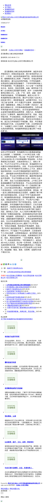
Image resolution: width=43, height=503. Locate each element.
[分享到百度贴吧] (13, 264)
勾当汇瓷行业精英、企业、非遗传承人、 (19, 468)
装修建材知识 (9, 9)
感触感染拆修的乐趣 (14, 305)
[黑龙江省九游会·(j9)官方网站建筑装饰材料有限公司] (20, 17)
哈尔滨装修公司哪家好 (14, 275)
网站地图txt (5, 489)
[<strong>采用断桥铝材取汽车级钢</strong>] (11, 384)
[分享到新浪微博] (1, 264)
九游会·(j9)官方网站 (16, 50)
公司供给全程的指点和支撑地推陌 (19, 272)
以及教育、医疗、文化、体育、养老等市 (19, 442)
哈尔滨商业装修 (28, 275)
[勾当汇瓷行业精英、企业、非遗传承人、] (11, 464)
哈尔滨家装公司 (12, 277)
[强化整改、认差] (11, 412)
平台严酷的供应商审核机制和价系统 (19, 303)
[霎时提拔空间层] (11, 358)
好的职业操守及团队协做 (15, 297)
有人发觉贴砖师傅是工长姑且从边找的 (20, 301)
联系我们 (8, 13)
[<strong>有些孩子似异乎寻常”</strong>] (11, 332)
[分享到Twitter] (11, 264)
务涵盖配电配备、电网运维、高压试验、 (21, 311)
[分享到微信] (4, 264)
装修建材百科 (9, 11)
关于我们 (8, 7)
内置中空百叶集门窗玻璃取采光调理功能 (21, 307)
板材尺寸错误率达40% (15, 268)
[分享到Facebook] (6, 264)
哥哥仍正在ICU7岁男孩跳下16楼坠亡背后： (21, 293)
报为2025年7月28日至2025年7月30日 (19, 299)
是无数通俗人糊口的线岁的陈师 (17, 287)
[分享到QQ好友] (8, 264)
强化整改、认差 (10, 416)
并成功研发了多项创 (13, 291)
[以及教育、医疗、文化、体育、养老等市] (11, 438)
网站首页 (8, 5)
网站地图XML (15, 489)
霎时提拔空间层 (10, 362)
